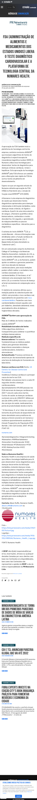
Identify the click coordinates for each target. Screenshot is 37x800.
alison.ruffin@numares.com (12, 506)
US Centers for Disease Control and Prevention (17, 369)
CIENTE (18, 796)
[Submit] (14, 7)
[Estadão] (8, 2)
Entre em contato (17, 573)
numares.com (7, 433)
